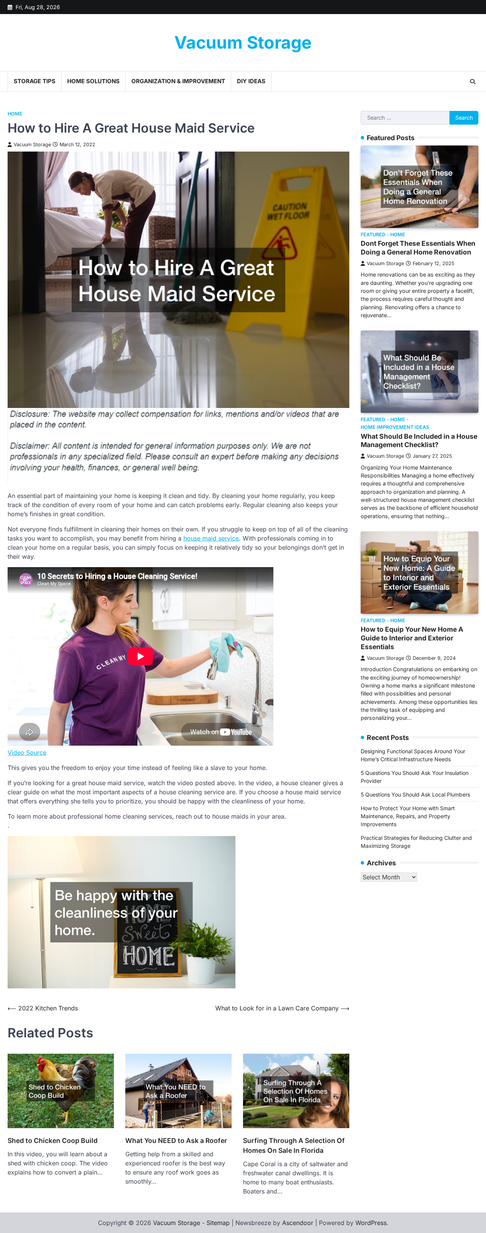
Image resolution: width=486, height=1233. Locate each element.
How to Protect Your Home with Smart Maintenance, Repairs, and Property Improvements (408, 816)
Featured (373, 234)
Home (15, 114)
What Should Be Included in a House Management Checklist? (419, 440)
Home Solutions (93, 81)
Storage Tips (34, 81)
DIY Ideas (251, 81)
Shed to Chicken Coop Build (53, 1140)
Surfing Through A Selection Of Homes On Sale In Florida (294, 1145)
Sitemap (218, 1223)
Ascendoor (297, 1223)
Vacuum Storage (243, 42)
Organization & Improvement (178, 81)
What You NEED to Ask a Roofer (176, 1140)
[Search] (472, 81)
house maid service (211, 538)
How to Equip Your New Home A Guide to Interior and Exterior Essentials (412, 638)
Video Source (27, 752)
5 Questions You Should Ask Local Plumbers (415, 794)
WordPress (371, 1223)
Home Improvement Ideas (395, 427)
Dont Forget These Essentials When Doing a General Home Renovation (418, 247)
